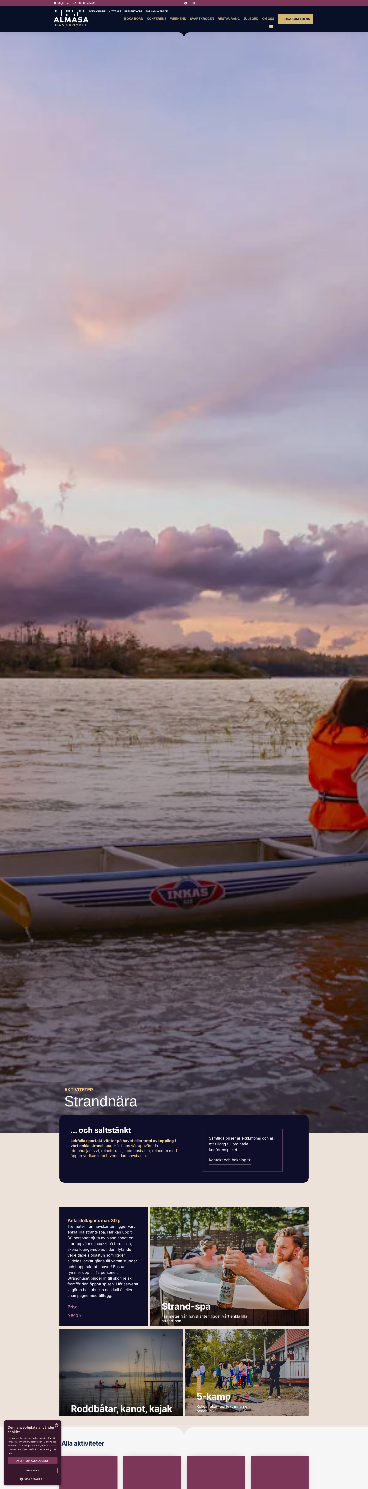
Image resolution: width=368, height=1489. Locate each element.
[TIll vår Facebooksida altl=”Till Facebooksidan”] (186, 3)
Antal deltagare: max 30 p (93, 1220)
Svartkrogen (202, 18)
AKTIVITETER (78, 1089)
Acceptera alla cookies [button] (32, 1460)
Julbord (251, 18)
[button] (271, 26)
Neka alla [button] (32, 1470)
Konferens (157, 18)
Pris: (72, 1307)
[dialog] (32, 1452)
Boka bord (133, 18)
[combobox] (56, 1425)
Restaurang (229, 18)
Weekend (178, 18)
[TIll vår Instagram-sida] (193, 3)
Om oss (268, 18)
